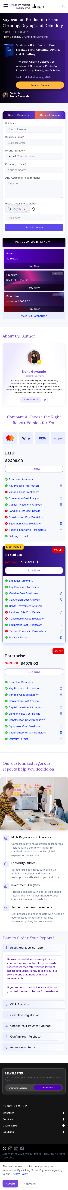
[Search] (63, 6)
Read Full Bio (29, 400)
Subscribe (48, 1087)
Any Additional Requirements (22, 177)
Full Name (12, 123)
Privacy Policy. (19, 1173)
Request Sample (40, 85)
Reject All (30, 1183)
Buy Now (34, 266)
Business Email (14, 137)
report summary (18, 115)
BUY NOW (34, 469)
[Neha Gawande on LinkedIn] (45, 399)
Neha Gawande (19, 96)
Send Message (34, 227)
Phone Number (15, 150)
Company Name (15, 164)
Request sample (50, 115)
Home (6, 31)
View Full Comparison (34, 315)
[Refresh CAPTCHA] (33, 209)
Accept (10, 1183)
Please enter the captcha (21, 203)
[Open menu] (6, 6)
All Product (19, 31)
